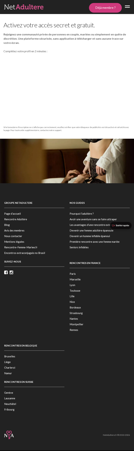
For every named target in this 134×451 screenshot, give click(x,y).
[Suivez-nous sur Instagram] (12, 273)
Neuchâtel (10, 403)
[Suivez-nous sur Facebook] (7, 273)
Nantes (74, 318)
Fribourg (9, 409)
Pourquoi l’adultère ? (82, 213)
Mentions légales (14, 241)
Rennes (74, 329)
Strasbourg (76, 313)
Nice (72, 301)
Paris (73, 273)
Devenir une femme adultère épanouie (91, 230)
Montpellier (76, 324)
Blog (7, 224)
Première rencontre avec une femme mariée (95, 241)
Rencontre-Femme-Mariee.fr (21, 247)
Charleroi (9, 367)
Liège (7, 362)
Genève (8, 392)
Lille (72, 296)
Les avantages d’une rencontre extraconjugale (96, 224)
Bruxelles (9, 356)
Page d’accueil (12, 213)
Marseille (75, 279)
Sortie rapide (122, 225)
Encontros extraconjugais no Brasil (24, 252)
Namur (8, 373)
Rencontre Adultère (15, 219)
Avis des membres (14, 230)
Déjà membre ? (105, 7)
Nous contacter (13, 236)
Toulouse (75, 290)
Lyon (72, 285)
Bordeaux (75, 307)
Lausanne (9, 398)
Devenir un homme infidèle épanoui (90, 236)
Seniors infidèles (79, 247)
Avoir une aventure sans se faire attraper (93, 219)
